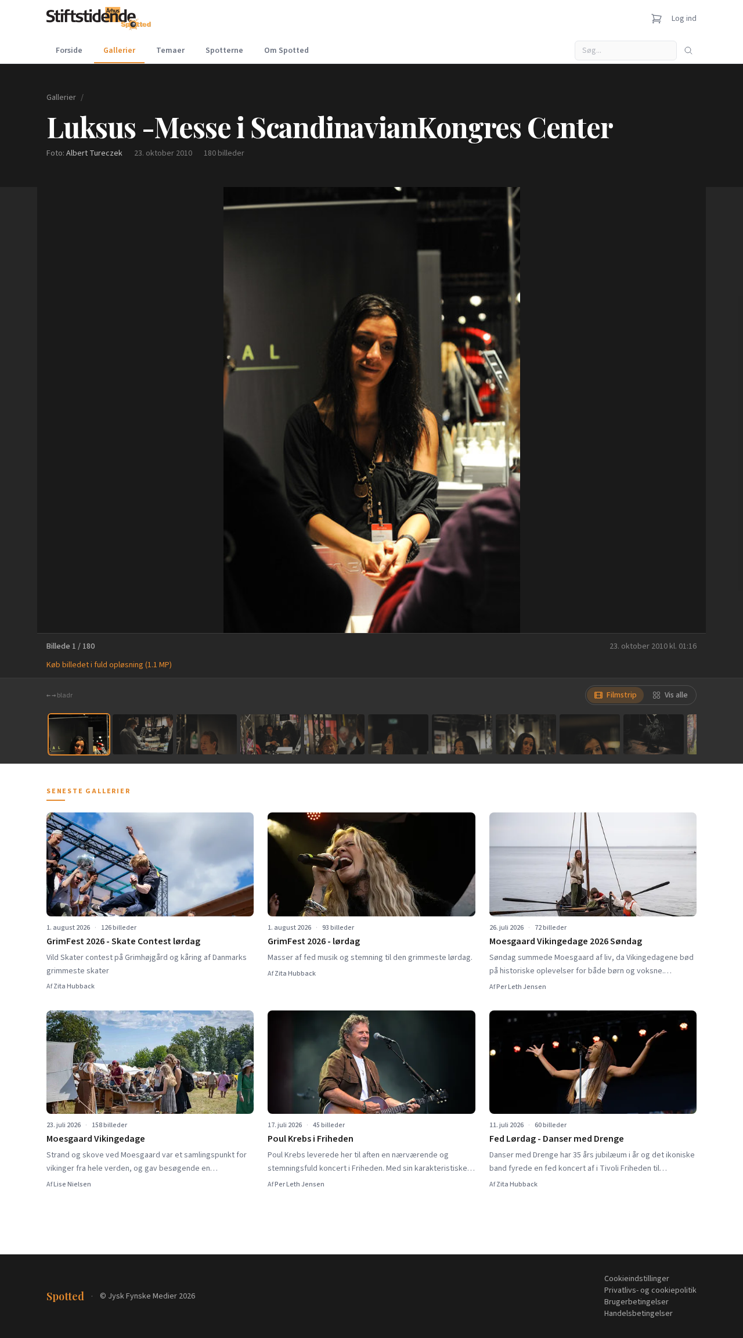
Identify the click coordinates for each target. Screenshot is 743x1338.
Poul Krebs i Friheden (311, 1138)
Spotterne (224, 50)
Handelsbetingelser (638, 1313)
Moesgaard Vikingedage (95, 1138)
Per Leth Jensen (521, 987)
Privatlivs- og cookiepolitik (650, 1290)
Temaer (170, 50)
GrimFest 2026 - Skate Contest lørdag (123, 941)
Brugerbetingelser (636, 1302)
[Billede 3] (206, 734)
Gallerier (119, 50)
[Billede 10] (653, 734)
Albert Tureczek (94, 153)
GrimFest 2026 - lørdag (314, 941)
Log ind (684, 18)
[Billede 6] (398, 734)
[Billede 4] (270, 734)
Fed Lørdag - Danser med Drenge (556, 1138)
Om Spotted (286, 50)
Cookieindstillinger (636, 1279)
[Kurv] (656, 18)
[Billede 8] (526, 734)
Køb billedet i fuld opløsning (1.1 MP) (109, 665)
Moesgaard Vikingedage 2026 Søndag (565, 941)
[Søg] (688, 50)
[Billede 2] (143, 734)
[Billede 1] (79, 734)
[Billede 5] (334, 734)
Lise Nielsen (72, 1184)
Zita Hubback (74, 986)
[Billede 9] (590, 734)
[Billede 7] (462, 734)
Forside (69, 50)
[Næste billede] (683, 410)
